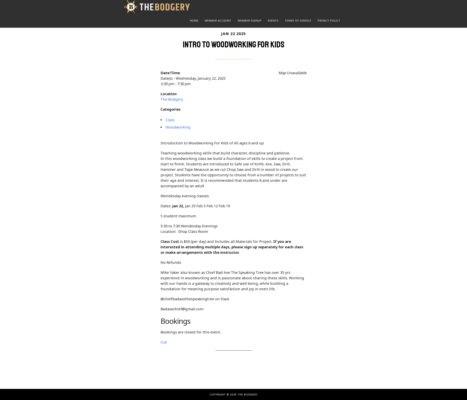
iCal (164, 342)
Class (170, 119)
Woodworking (178, 127)
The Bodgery (157, 7)
